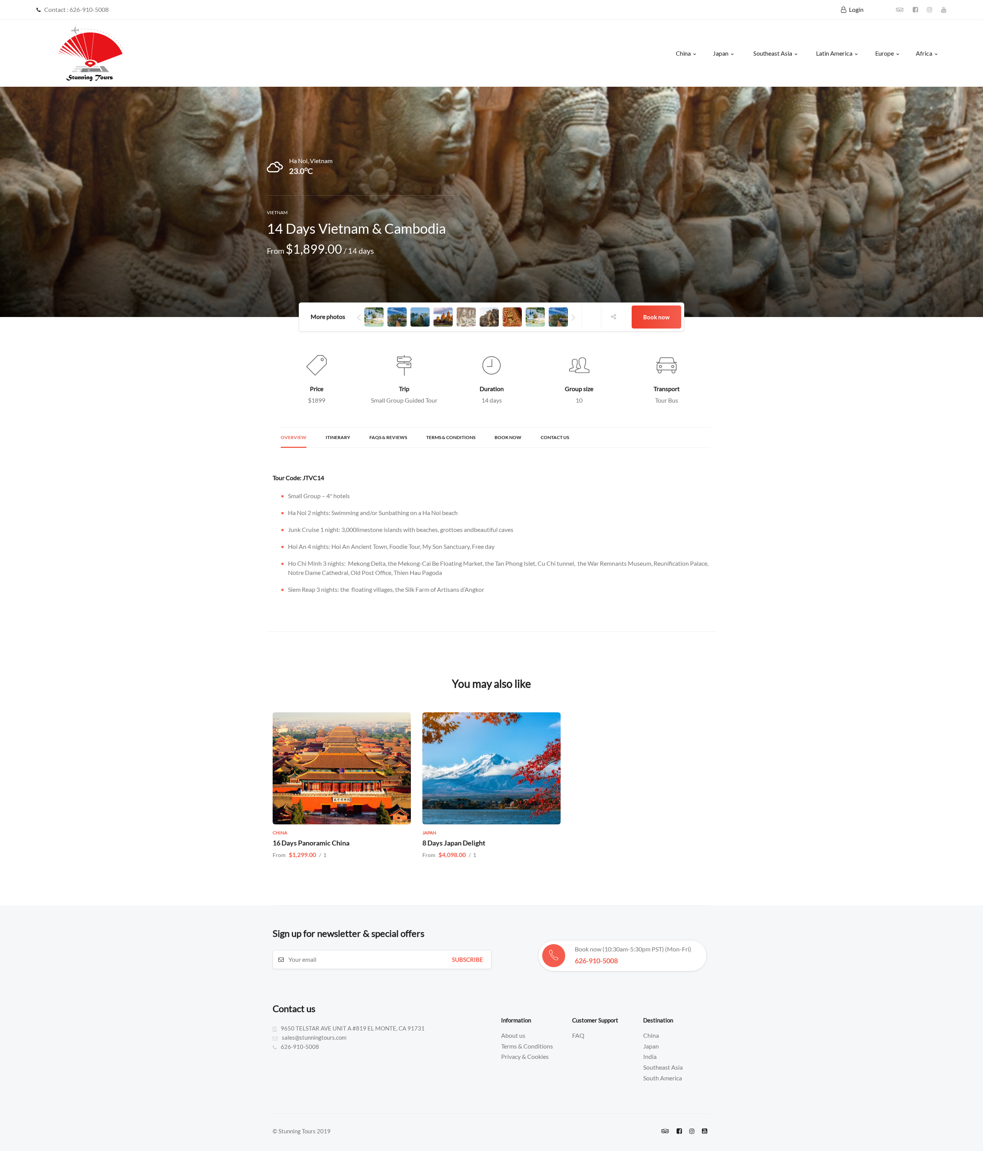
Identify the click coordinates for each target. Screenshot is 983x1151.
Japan (720, 53)
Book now (656, 317)
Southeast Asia (772, 53)
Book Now (508, 437)
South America (662, 1078)
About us (513, 1035)
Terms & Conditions (450, 437)
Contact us (555, 437)
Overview (293, 437)
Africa (924, 53)
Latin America (834, 53)
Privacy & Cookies (525, 1056)
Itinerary (338, 437)
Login (856, 9)
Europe (884, 53)
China (683, 53)
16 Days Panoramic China (311, 843)
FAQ (578, 1035)
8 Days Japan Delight (453, 843)
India (650, 1056)
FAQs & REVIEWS (388, 437)
